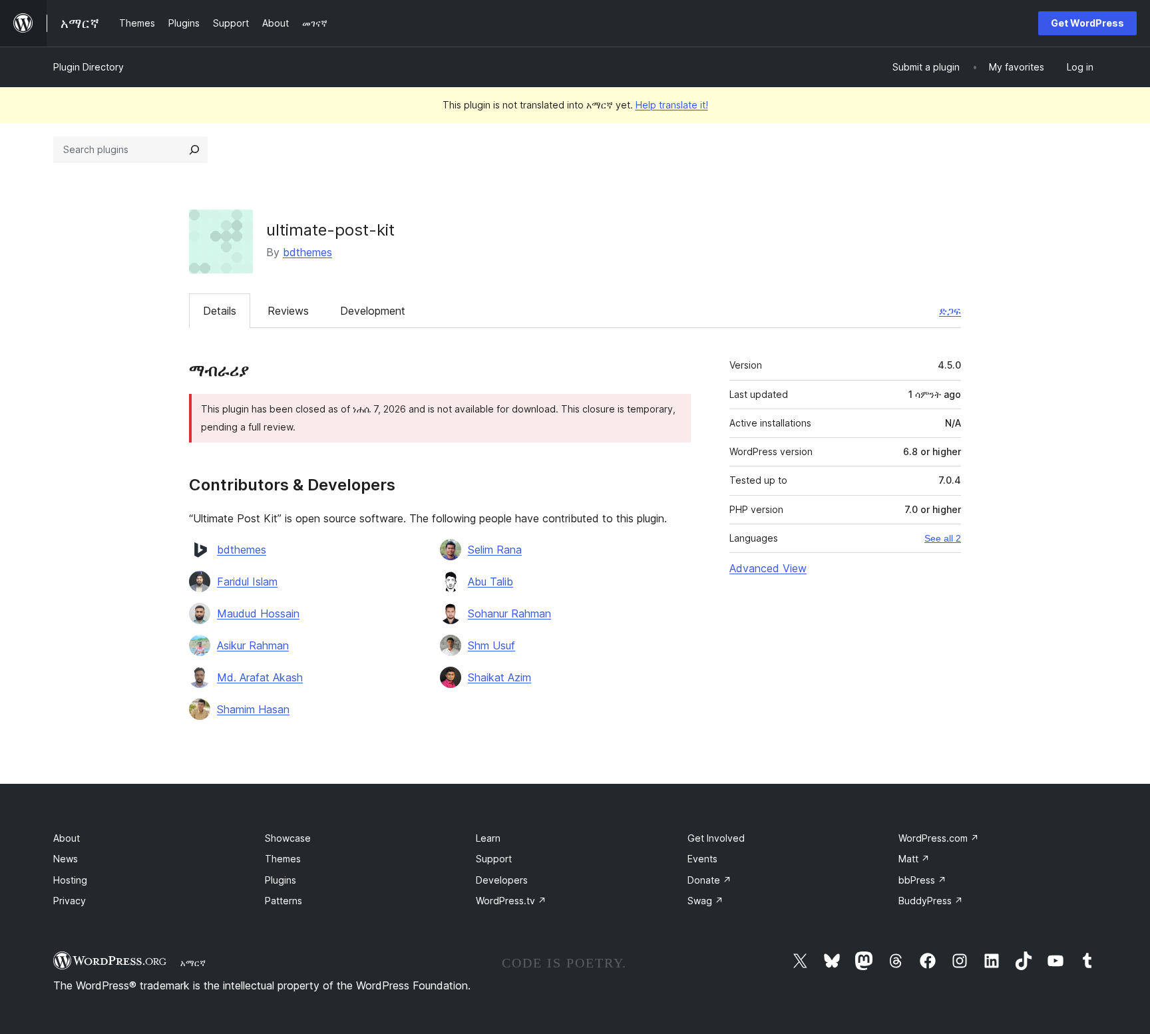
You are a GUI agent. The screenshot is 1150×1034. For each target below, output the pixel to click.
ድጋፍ (950, 310)
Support (494, 858)
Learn (488, 838)
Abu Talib (490, 581)
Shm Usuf (491, 645)
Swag (705, 900)
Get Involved (716, 838)
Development (372, 310)
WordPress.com (938, 838)
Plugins (280, 880)
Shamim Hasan (253, 709)
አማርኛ (193, 962)
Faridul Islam (247, 581)
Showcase (288, 838)
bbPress (922, 880)
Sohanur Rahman (509, 613)
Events (702, 858)
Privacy (69, 900)
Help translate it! (672, 104)
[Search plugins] (194, 149)
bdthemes (307, 252)
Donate (709, 880)
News (65, 858)
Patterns (283, 900)
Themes (283, 858)
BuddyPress (930, 900)
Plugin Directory (88, 67)
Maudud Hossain (258, 613)
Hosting (70, 880)
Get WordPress (1087, 23)
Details (219, 310)
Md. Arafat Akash (260, 677)
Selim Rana (495, 549)
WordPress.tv (511, 900)
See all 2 (942, 538)
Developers (502, 880)
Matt (914, 858)
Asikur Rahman (253, 645)
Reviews (288, 310)
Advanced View (768, 568)
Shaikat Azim (499, 677)
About (66, 838)
